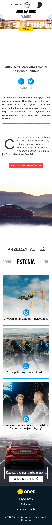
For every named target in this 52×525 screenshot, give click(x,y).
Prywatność (26, 499)
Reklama (26, 504)
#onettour (26, 11)
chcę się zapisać (26, 478)
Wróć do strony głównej (26, 165)
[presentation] (23, 269)
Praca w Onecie (26, 509)
